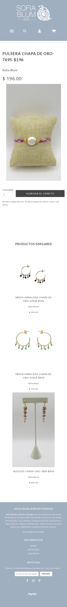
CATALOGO (33, 549)
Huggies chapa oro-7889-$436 (33, 471)
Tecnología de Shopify (33, 532)
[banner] (33, 13)
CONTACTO (34, 553)
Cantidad (7, 189)
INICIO (33, 546)
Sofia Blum (9, 70)
